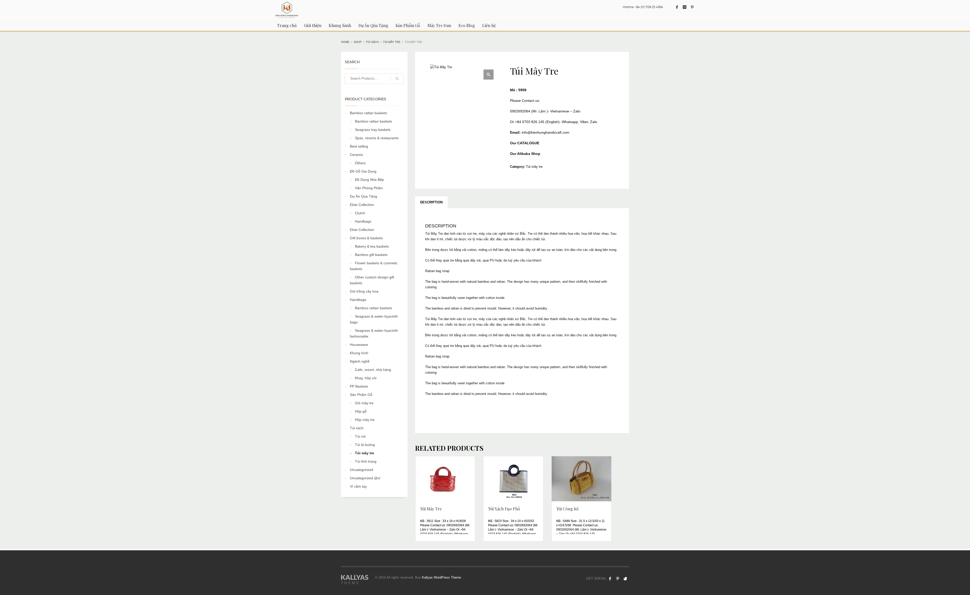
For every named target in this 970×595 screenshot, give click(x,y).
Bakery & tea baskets (372, 246)
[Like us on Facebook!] (610, 578)
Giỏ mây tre (364, 403)
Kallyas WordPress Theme (441, 577)
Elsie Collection (362, 205)
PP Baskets (359, 386)
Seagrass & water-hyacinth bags (374, 319)
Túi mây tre (534, 167)
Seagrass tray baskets (373, 130)
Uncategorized (361, 470)
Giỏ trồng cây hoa (364, 291)
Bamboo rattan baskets (368, 113)
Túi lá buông (365, 445)
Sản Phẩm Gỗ (361, 395)
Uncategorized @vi (365, 478)
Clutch (360, 213)
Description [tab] (431, 202)
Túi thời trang (365, 461)
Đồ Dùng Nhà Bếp (369, 180)
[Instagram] (684, 7)
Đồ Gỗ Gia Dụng (363, 171)
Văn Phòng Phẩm (369, 188)
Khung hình (359, 353)
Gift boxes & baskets (366, 238)
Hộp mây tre (365, 420)
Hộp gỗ (361, 411)
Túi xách (356, 428)
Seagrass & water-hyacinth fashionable (374, 333)
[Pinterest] (692, 7)
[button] (488, 74)
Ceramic (356, 155)
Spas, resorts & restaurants (377, 138)
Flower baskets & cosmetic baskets (374, 266)
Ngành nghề (360, 361)
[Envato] (625, 578)
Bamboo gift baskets (371, 255)
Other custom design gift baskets (372, 280)
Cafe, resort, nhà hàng (373, 370)
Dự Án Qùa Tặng (363, 196)
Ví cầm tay (358, 486)
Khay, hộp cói (365, 378)
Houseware (359, 345)
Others (360, 163)
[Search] (397, 78)
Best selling (359, 146)
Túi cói (360, 436)
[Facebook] (677, 7)
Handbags (363, 221)
